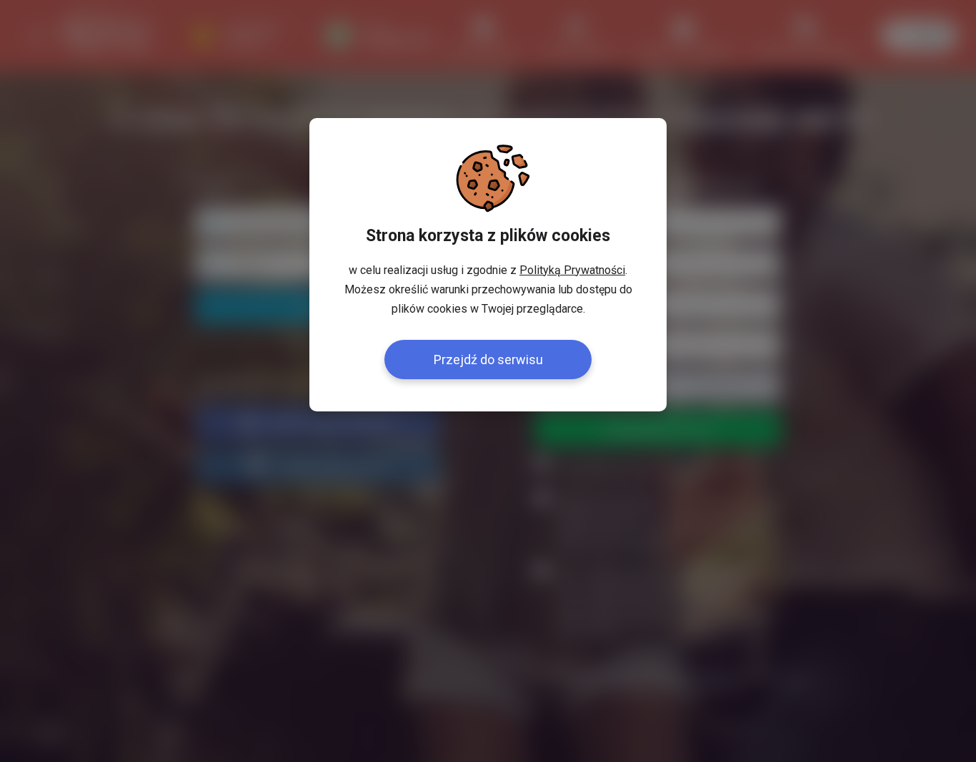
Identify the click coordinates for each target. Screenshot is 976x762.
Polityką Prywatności (572, 270)
